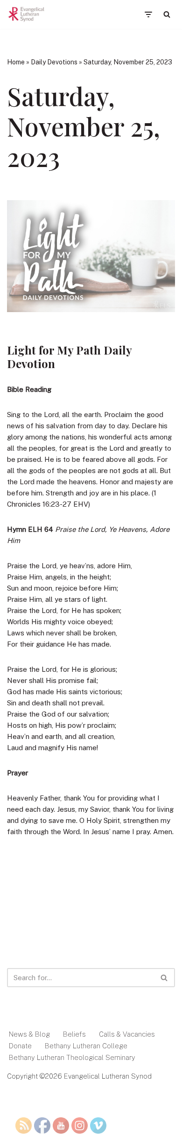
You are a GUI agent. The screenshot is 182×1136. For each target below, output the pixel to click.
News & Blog (29, 1034)
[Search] (166, 14)
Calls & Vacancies (127, 1034)
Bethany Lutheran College (86, 1046)
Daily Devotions (54, 62)
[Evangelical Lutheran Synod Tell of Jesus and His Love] (26, 14)
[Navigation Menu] (148, 14)
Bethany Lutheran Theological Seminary (72, 1057)
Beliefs (74, 1034)
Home (16, 62)
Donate (20, 1046)
